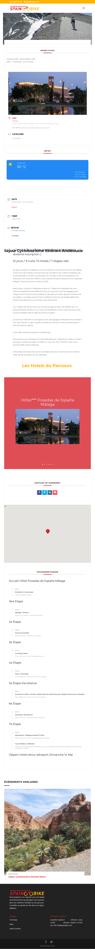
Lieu (14, 118)
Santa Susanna (15, 928)
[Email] (55, 492)
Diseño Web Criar (47, 946)
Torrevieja (13, 920)
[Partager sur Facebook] (39, 492)
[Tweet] (44, 492)
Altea (11, 924)
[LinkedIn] (50, 492)
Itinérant (17, 138)
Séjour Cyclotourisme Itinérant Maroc (27, 877)
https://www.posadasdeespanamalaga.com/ (35, 128)
